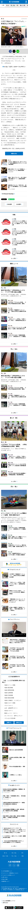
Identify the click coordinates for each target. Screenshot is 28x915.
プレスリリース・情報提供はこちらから (10, 873)
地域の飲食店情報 (9, 697)
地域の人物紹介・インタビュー (12, 700)
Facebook (10, 865)
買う (18, 5)
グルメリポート (8, 705)
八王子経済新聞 (14, 2)
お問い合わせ (5, 877)
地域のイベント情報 (9, 685)
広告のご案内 (5, 879)
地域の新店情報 (8, 687)
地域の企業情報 (8, 692)
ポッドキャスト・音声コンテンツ (13, 715)
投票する (9, 722)
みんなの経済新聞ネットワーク (14, 895)
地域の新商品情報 (9, 690)
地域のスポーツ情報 (9, 703)
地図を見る (14, 153)
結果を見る (19, 722)
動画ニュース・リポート (11, 713)
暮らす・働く (22, 5)
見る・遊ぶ (13, 5)
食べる (7, 5)
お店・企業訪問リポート (11, 708)
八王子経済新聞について (7, 871)
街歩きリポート (8, 710)
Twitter (14, 865)
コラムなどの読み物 (9, 718)
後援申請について (5, 881)
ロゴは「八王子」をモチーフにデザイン (15, 66)
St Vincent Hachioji (7, 194)
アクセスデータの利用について (8, 875)
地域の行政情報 (8, 695)
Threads (18, 865)
